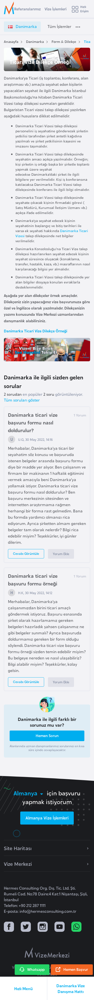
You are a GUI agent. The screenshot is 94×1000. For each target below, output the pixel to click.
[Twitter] (26, 927)
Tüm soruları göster (22, 400)
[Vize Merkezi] (10, 7)
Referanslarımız (27, 9)
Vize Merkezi (18, 863)
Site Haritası (18, 848)
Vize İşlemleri (56, 9)
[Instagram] (43, 927)
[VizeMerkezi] (47, 952)
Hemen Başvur (75, 969)
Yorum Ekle (61, 553)
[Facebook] (9, 927)
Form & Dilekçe (64, 41)
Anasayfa (11, 41)
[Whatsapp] (76, 927)
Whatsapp (36, 969)
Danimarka (35, 41)
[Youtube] (59, 927)
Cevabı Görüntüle (26, 553)
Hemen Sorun (47, 735)
